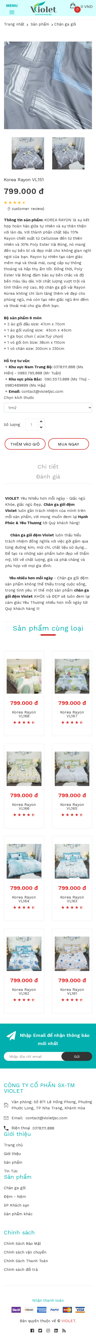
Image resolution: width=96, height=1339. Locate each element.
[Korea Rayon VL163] (72, 861)
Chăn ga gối (15, 1188)
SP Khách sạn (16, 1205)
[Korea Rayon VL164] (24, 861)
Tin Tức (11, 1171)
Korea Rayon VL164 (24, 899)
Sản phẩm (13, 1162)
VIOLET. (68, 1321)
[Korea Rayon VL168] (24, 676)
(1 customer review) (26, 208)
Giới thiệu (12, 1153)
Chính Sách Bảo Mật (22, 1243)
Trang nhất (14, 24)
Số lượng (12, 424)
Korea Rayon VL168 (24, 714)
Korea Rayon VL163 (72, 899)
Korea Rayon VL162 (24, 991)
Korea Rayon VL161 (72, 991)
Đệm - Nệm (15, 1196)
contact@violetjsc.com (46, 1118)
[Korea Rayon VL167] (72, 676)
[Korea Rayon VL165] (72, 768)
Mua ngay (68, 444)
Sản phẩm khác (18, 1214)
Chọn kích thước (19, 397)
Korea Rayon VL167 (72, 714)
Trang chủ (13, 1145)
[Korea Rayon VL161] (72, 953)
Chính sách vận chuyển (25, 1252)
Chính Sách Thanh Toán (26, 1261)
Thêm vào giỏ (25, 444)
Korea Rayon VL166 (24, 806)
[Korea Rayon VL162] (24, 953)
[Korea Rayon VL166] (24, 768)
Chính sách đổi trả (21, 1269)
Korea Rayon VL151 (24, 179)
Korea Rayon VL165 (72, 806)
